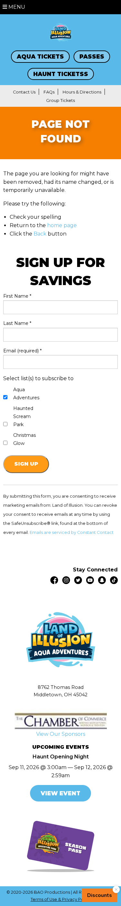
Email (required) (22, 351)
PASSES (91, 56)
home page (62, 225)
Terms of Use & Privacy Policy (61, 899)
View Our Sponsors (60, 734)
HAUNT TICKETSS (60, 74)
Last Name (17, 323)
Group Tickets (60, 100)
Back (40, 234)
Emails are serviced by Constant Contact (72, 532)
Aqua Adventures (26, 394)
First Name (17, 296)
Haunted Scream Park (23, 416)
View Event (60, 793)
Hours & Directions (82, 92)
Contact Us (24, 92)
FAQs (49, 92)
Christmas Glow (24, 439)
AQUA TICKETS (40, 56)
